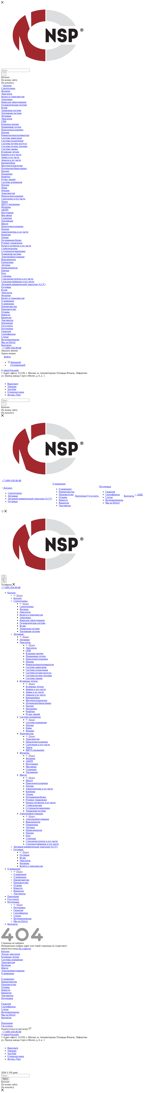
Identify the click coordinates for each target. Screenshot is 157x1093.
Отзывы (5, 987)
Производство (8, 984)
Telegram (11, 386)
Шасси (29, 780)
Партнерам (7, 1023)
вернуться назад (9, 948)
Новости (5, 990)
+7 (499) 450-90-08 (11, 348)
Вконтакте (12, 383)
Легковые (25, 639)
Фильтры (30, 758)
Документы (7, 995)
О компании (19, 874)
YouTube (11, 389)
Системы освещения (12, 959)
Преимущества (9, 981)
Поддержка (19, 907)
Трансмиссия (32, 739)
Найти (5, 1079)
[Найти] (3, 74)
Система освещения (36, 722)
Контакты (6, 1017)
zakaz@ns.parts (11, 370)
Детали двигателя (10, 954)
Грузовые (24, 855)
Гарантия (6, 1003)
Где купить (7, 1026)
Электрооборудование (37, 819)
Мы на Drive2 (8, 1015)
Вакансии (6, 992)
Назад (20, 595)
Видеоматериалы (10, 1012)
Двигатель (31, 648)
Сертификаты (8, 1006)
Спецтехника (27, 606)
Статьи (5, 1009)
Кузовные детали (35, 686)
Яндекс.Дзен (14, 394)
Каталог (17, 598)
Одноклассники (15, 392)
